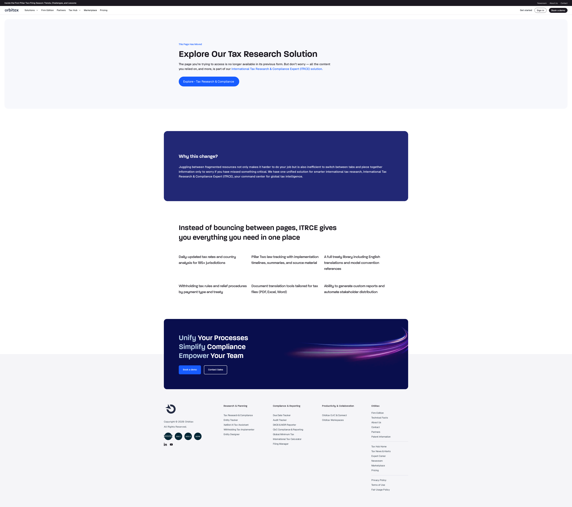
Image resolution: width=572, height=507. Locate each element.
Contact (564, 3)
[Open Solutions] (37, 10)
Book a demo (558, 10)
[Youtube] (171, 444)
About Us (554, 3)
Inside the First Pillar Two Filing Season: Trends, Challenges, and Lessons (40, 3)
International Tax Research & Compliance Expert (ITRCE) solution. (277, 69)
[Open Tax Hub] (80, 10)
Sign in (540, 10)
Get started (526, 10)
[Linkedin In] (165, 444)
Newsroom (542, 3)
